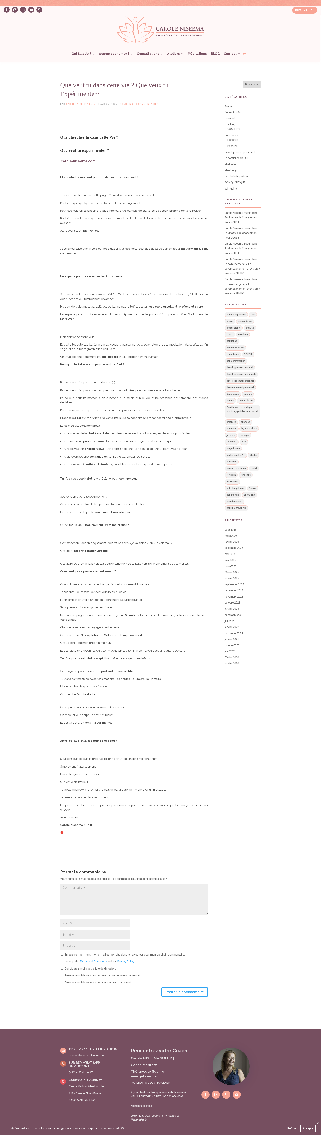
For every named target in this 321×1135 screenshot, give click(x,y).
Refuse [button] (291, 1128)
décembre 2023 (234, 590)
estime (230, 400)
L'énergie (232, 139)
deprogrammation (236, 361)
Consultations (148, 53)
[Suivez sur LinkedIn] (23, 10)
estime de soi (246, 400)
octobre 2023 (232, 602)
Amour (229, 106)
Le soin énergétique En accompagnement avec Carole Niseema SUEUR (243, 268)
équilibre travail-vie (236, 508)
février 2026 (232, 541)
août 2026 (230, 529)
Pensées (232, 145)
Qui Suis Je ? (81, 53)
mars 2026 (231, 535)
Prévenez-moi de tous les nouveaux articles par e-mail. (98, 982)
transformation (234, 501)
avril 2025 (230, 560)
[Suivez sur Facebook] (7, 10)
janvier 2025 (232, 578)
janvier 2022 (232, 626)
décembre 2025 (234, 547)
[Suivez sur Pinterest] (39, 10)
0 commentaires (147, 104)
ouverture (231, 461)
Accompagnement (114, 53)
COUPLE (248, 354)
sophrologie (233, 495)
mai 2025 (230, 554)
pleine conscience (236, 468)
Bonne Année (233, 112)
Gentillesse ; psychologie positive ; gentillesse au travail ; (242, 411)
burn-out (230, 118)
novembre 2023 (234, 596)
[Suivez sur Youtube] (31, 10)
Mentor (253, 455)
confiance (232, 341)
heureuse (231, 428)
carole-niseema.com (78, 161)
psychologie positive (236, 176)
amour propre (234, 328)
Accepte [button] (308, 1128)
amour (230, 321)
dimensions (233, 394)
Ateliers (173, 53)
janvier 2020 (232, 663)
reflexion (231, 475)
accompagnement (236, 314)
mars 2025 (231, 566)
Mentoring (231, 170)
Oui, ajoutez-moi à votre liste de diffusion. (90, 968)
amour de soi (245, 321)
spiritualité (231, 188)
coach (230, 334)
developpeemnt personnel (240, 381)
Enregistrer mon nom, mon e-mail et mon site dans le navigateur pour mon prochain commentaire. (125, 954)
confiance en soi (235, 347)
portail (254, 468)
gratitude (231, 422)
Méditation (231, 164)
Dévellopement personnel (240, 152)
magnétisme (233, 448)
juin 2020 (230, 651)
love (244, 441)
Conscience (231, 135)
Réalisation (232, 481)
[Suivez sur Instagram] (15, 10)
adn (253, 314)
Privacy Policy (125, 961)
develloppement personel (240, 367)
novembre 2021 (234, 633)
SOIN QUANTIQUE (235, 182)
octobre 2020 (232, 645)
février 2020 (232, 657)
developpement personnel (240, 387)
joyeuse (231, 435)
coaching (126, 104)
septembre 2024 (234, 584)
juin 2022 (230, 621)
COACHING (233, 129)
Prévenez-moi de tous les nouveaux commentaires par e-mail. (103, 975)
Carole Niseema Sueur (82, 104)
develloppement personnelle (241, 374)
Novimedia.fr (138, 1119)
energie (248, 394)
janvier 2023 (232, 608)
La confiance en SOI (236, 158)
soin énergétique (235, 488)
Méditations (197, 53)
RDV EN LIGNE (304, 10)
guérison (245, 422)
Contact (230, 53)
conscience (233, 354)
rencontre (246, 475)
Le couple (232, 441)
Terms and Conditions (93, 961)
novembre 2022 (234, 614)
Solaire (252, 488)
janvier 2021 (232, 639)
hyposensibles (249, 428)
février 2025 (232, 572)
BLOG (215, 53)
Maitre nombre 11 (236, 455)
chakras (250, 328)
